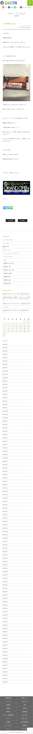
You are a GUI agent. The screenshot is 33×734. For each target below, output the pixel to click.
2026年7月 (5, 347)
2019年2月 (5, 645)
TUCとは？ (24, 701)
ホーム (8, 728)
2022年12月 (5, 491)
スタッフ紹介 (25, 715)
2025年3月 (5, 401)
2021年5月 (5, 555)
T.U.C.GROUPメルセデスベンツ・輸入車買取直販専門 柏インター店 (12, 3)
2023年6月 (5, 471)
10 (4, 326)
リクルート (8, 718)
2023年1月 (5, 488)
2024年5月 (5, 434)
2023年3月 (5, 481)
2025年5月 (5, 394)
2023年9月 (5, 461)
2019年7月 (5, 628)
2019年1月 (5, 648)
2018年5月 (5, 675)
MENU (30, 3)
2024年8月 (5, 424)
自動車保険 (24, 711)
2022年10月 (5, 498)
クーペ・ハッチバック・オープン (11, 253)
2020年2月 (5, 605)
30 (28, 331)
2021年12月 (5, 531)
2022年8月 (5, 504)
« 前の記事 (10, 220)
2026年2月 (5, 364)
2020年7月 (5, 588)
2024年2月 (5, 444)
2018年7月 (5, 668)
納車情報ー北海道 (8, 273)
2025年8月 (5, 384)
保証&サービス (24, 698)
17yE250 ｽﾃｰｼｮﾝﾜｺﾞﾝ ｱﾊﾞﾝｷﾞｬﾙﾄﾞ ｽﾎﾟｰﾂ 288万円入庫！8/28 (16, 303)
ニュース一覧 (6, 243)
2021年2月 (5, 565)
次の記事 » (22, 220)
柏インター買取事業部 (8, 715)
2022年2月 (5, 524)
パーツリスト (8, 701)
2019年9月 (5, 621)
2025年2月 (5, 404)
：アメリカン (6, 307)
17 (4, 328)
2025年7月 (5, 387)
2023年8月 (5, 464)
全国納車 (8, 708)
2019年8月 (5, 625)
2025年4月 (5, 397)
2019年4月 (5, 638)
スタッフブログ (8, 725)
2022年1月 (5, 528)
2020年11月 (5, 575)
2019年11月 (5, 615)
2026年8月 (5, 344)
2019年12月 (5, 611)
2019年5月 (5, 635)
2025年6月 (5, 391)
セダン (5, 260)
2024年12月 (5, 411)
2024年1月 (5, 448)
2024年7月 (5, 428)
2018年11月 (5, 655)
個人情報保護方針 (25, 722)
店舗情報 (8, 704)
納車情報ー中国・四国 (9, 263)
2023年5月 (5, 474)
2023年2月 (5, 484)
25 (8, 331)
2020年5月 (5, 595)
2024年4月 (5, 438)
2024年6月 (5, 431)
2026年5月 (5, 354)
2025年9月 (5, 381)
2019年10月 (5, 618)
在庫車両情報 (8, 698)
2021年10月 (5, 538)
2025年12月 (5, 371)
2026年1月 (5, 367)
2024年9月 (5, 421)
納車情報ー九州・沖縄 (9, 270)
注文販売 (25, 708)
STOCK (6, 7)
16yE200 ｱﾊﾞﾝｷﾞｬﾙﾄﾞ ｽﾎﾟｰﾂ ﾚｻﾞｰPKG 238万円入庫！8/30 (16, 294)
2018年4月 (5, 678)
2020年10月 (5, 578)
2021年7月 (5, 548)
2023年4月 (5, 478)
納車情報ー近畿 (7, 280)
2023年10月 (5, 458)
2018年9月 (5, 662)
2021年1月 (5, 568)
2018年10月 (5, 658)
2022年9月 (5, 501)
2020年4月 (5, 598)
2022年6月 (5, 511)
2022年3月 (5, 521)
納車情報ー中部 (7, 266)
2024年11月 (5, 414)
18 (8, 328)
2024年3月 (5, 441)
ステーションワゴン (8, 256)
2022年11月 (5, 494)
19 (12, 328)
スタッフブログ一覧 (26, 27)
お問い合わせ (25, 718)
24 (4, 331)
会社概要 (8, 722)
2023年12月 (5, 451)
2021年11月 (5, 534)
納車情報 (25, 725)
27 (16, 331)
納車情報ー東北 (7, 276)
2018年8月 (5, 665)
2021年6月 (5, 551)
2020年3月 (5, 601)
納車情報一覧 (6, 246)
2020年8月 (5, 585)
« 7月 (3, 336)
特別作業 (8, 711)
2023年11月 (5, 454)
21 (20, 328)
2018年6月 (5, 672)
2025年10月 (5, 377)
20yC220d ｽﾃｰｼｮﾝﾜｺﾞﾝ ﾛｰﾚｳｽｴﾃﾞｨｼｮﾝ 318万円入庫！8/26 (16, 310)
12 (12, 326)
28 (20, 331)
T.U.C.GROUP (24, 728)
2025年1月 (5, 407)
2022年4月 (5, 518)
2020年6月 (5, 591)
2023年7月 (5, 468)
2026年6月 (5, 351)
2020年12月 (5, 571)
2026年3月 (5, 361)
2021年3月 (5, 561)
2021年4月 (5, 558)
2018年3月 (5, 682)
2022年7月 (5, 508)
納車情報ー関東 (7, 283)
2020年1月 (5, 608)
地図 (25, 704)
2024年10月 (5, 417)
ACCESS (11, 7)
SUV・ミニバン (7, 250)
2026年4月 (5, 357)
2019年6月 (5, 631)
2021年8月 (5, 545)
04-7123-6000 (26, 7)
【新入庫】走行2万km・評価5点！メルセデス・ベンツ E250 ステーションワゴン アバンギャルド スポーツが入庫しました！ (16, 299)
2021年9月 (5, 541)
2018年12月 (5, 651)
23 (28, 328)
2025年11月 (5, 374)
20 (16, 328)
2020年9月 (5, 581)
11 (8, 326)
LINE (17, 7)
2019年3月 (5, 641)
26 (12, 331)
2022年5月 (5, 514)
